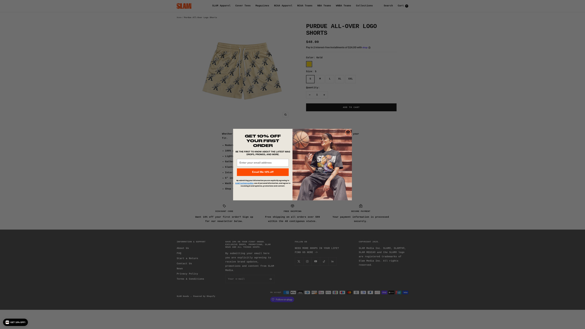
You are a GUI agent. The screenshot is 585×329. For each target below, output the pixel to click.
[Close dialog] (348, 132)
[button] (15, 322)
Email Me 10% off (262, 172)
